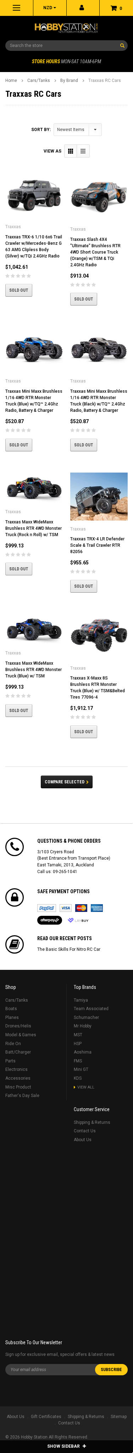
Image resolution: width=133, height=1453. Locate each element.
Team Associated (91, 1008)
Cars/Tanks (38, 80)
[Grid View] (71, 151)
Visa (66, 908)
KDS (78, 1078)
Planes (12, 1017)
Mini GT (81, 1069)
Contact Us (85, 1130)
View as (52, 151)
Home (11, 80)
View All (85, 1087)
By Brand (69, 80)
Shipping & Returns (92, 1122)
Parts (10, 1060)
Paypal (46, 908)
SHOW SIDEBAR (64, 1446)
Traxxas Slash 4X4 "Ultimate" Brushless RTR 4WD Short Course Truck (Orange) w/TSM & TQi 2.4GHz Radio (95, 252)
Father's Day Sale (22, 1095)
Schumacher (86, 1017)
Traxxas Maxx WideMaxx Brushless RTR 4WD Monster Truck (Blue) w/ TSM (33, 669)
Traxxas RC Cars (104, 80)
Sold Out (18, 290)
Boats (11, 1008)
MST (78, 1034)
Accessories (18, 1078)
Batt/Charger (18, 1052)
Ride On (13, 1043)
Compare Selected (64, 781)
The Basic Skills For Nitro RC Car (68, 949)
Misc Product (18, 1087)
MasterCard (81, 908)
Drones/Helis (18, 1026)
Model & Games (20, 1034)
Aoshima (83, 1052)
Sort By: (41, 129)
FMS (78, 1060)
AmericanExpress (97, 908)
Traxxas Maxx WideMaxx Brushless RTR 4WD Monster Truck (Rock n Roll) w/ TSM (33, 528)
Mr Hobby (83, 1026)
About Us (83, 1139)
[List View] (83, 151)
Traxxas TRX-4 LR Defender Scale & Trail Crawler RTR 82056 (97, 545)
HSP (78, 1043)
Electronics (16, 1069)
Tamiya (81, 1000)
